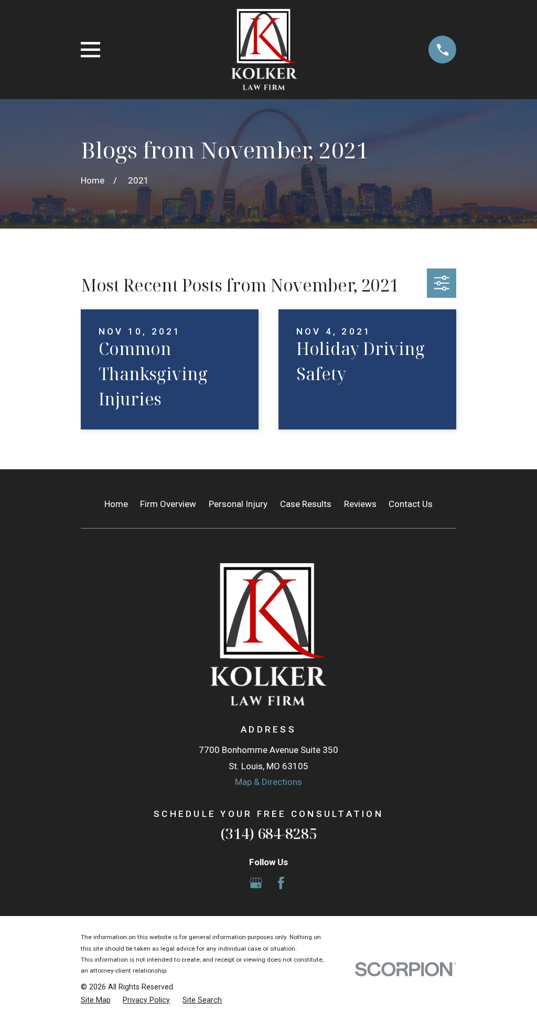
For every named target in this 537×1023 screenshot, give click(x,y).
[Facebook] (281, 883)
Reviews (360, 504)
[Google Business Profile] (256, 883)
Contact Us (411, 504)
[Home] (264, 49)
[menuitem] (96, 1000)
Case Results (305, 504)
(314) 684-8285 (268, 833)
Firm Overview (168, 504)
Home (116, 504)
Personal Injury (238, 504)
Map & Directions (268, 782)
